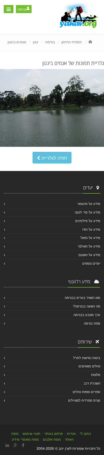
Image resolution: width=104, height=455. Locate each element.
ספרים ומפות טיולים (86, 391)
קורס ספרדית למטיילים (84, 400)
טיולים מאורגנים (89, 366)
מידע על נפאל (90, 237)
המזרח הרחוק (71, 41)
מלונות (95, 374)
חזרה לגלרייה (53, 157)
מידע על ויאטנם (89, 254)
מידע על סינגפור (88, 203)
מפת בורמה (92, 323)
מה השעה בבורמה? (86, 306)
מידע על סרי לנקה (87, 212)
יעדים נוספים (91, 263)
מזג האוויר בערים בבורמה (82, 297)
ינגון (36, 41)
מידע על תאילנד (89, 246)
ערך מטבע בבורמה (86, 314)
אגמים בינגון (17, 41)
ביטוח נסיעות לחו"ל (86, 357)
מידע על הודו (91, 229)
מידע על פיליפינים (87, 220)
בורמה (50, 41)
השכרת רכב (92, 383)
